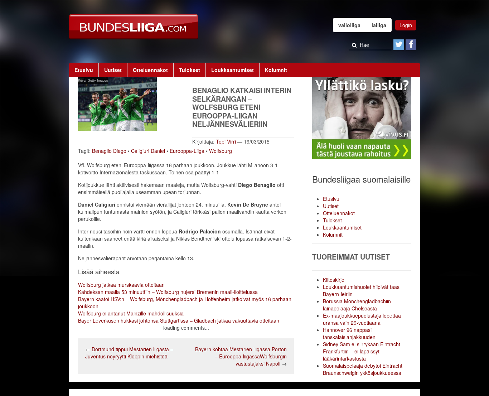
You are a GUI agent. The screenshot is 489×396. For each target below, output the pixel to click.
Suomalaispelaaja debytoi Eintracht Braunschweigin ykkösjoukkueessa (362, 369)
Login (406, 25)
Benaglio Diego (109, 150)
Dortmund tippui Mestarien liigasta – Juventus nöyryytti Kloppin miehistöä (129, 353)
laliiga (379, 25)
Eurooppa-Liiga (187, 150)
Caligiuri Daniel (148, 150)
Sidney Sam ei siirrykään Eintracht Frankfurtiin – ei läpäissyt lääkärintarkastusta (361, 351)
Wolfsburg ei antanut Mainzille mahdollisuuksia (131, 313)
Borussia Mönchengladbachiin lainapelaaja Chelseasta (357, 305)
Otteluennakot (150, 69)
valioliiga (349, 25)
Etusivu (83, 69)
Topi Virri (226, 141)
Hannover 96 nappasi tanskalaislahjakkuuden (349, 333)
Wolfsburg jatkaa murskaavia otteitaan (121, 284)
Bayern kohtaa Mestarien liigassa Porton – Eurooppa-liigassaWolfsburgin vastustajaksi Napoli (241, 356)
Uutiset (113, 69)
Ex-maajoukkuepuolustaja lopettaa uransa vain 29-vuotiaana (362, 319)
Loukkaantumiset (232, 69)
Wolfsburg (220, 150)
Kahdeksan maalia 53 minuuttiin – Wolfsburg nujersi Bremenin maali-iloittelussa (168, 291)
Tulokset (189, 69)
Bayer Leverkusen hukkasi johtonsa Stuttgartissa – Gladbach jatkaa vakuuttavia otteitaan (178, 320)
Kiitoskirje (333, 279)
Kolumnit (276, 69)
